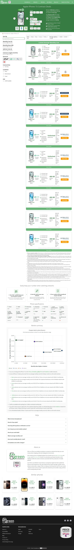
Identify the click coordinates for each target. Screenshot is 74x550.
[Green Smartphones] (4, 2)
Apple (12, 33)
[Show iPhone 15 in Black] (17, 28)
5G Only (6, 66)
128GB (31, 28)
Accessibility (5, 531)
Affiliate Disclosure (6, 533)
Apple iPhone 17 (49, 498)
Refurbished (7, 73)
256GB (35, 28)
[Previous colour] (14, 18)
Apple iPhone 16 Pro (14, 482)
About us (4, 529)
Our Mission (49, 2)
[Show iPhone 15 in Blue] (21, 28)
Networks (35, 2)
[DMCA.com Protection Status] (43, 548)
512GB (39, 28)
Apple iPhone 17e (49, 482)
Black (31, 12)
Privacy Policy (5, 539)
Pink (31, 14)
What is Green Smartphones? (15, 419)
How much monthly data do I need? (16, 439)
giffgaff (39, 371)
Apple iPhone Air (67, 498)
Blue (34, 12)
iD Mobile (34, 371)
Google (29, 457)
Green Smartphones (35, 548)
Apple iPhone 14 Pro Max (32, 482)
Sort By (5, 36)
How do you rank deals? (13, 432)
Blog (3, 535)
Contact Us (4, 537)
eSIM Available (8, 81)
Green (38, 12)
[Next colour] (27, 18)
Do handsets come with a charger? (16, 442)
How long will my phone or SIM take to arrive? (19, 425)
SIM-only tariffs (36, 457)
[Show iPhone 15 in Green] (26, 28)
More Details (48, 62)
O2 (41, 371)
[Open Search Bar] (72, 2)
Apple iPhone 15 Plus (67, 482)
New (6, 71)
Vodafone (47, 371)
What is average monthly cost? (15, 435)
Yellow (41, 12)
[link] (49, 52)
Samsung (60, 455)
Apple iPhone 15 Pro (14, 499)
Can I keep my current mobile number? (17, 429)
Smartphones (27, 2)
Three (30, 371)
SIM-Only (43, 2)
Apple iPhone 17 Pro (32, 499)
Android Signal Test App (7, 541)
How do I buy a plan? (13, 422)
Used (6, 76)
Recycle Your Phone (65, 2)
